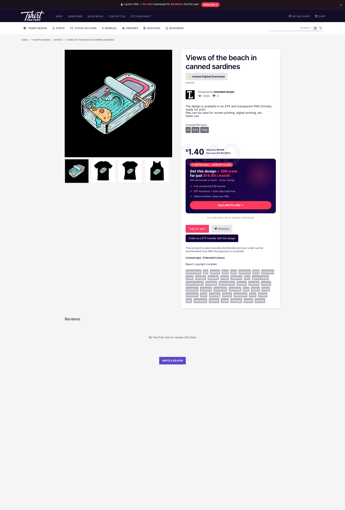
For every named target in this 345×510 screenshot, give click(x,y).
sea (246, 289)
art (206, 272)
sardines (220, 289)
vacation (200, 300)
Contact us (117, 16)
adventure (194, 272)
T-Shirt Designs (40, 39)
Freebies (132, 28)
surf (203, 295)
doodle (213, 277)
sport (255, 289)
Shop (59, 16)
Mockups (153, 28)
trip (189, 300)
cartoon (244, 272)
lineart (241, 283)
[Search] (320, 28)
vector (214, 300)
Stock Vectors (85, 28)
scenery (234, 289)
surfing (215, 295)
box (225, 272)
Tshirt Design (37, 28)
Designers (176, 28)
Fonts (60, 28)
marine (254, 283)
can (233, 272)
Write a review (172, 360)
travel (262, 295)
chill (256, 272)
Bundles (110, 28)
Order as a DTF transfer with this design (211, 238)
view (225, 300)
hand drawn (195, 283)
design (200, 277)
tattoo (227, 295)
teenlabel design (224, 91)
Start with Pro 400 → (230, 205)
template (240, 295)
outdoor (192, 289)
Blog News (95, 16)
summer (192, 295)
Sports (58, 39)
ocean (266, 283)
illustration (226, 283)
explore (236, 277)
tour (253, 295)
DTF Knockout (141, 16)
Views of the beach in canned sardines (90, 39)
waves (260, 300)
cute (190, 277)
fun (247, 277)
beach (215, 272)
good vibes (260, 277)
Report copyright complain (201, 264)
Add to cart (197, 229)
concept (267, 272)
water (248, 300)
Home (24, 39)
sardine (206, 289)
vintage (236, 300)
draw (224, 277)
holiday (211, 283)
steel (265, 289)
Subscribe (75, 16)
